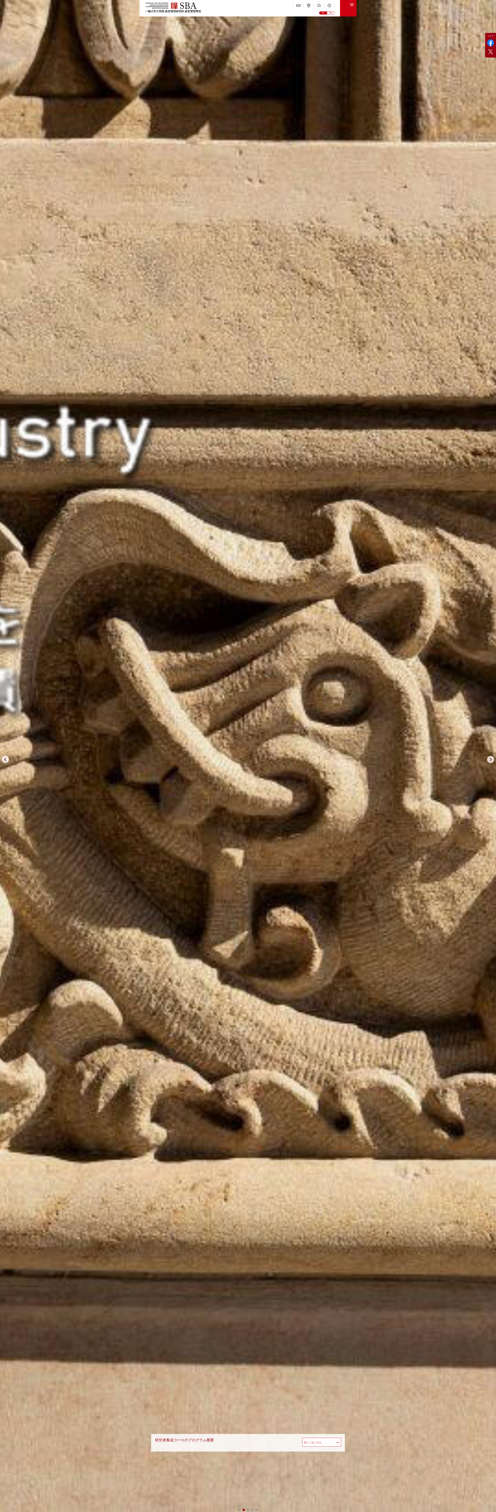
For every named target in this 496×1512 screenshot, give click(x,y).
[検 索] (319, 5)
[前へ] (5, 759)
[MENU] (348, 8)
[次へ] (490, 759)
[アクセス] (309, 5)
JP (323, 13)
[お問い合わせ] (298, 5)
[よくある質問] (329, 5)
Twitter (490, 51)
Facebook (490, 42)
